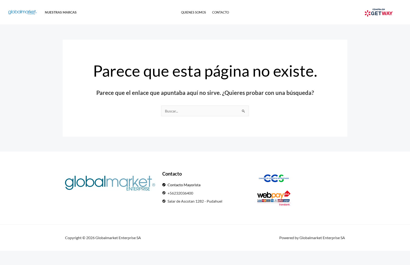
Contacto (220, 12)
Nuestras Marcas (61, 12)
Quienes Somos (193, 12)
